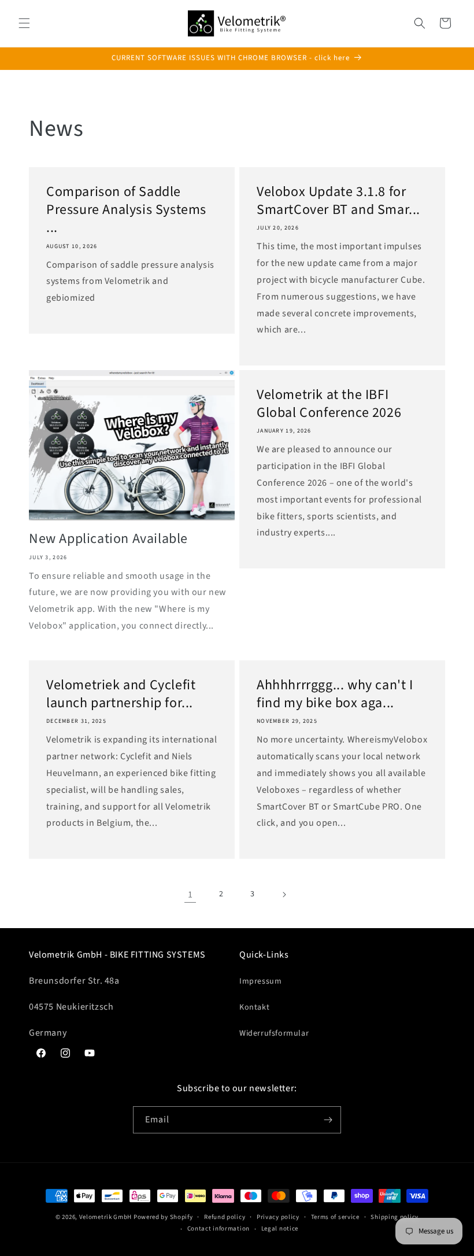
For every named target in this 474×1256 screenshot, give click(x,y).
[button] (24, 23)
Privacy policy (278, 1217)
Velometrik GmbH (105, 1217)
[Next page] (284, 894)
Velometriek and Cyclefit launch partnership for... (120, 694)
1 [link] (190, 894)
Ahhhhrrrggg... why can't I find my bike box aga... (335, 694)
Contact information (218, 1228)
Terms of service (335, 1217)
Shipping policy (395, 1217)
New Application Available (108, 539)
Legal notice (279, 1228)
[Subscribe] (327, 1119)
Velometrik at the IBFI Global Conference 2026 (329, 404)
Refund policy (224, 1217)
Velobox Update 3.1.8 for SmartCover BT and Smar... (338, 201)
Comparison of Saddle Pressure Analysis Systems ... (126, 210)
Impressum (260, 981)
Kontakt (254, 1007)
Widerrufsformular (274, 1033)
